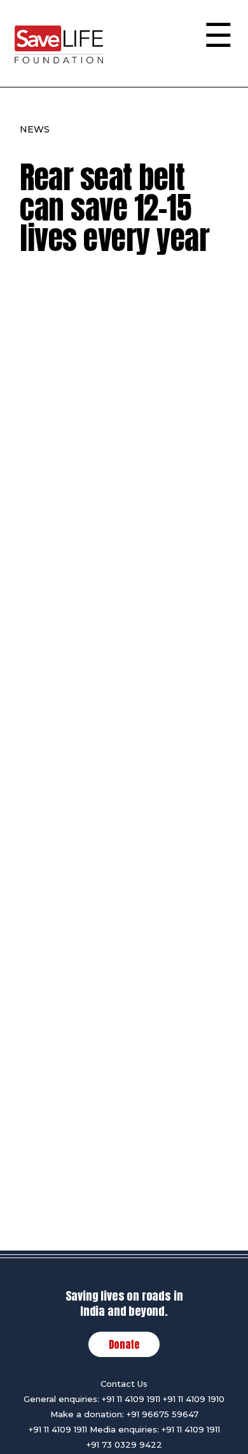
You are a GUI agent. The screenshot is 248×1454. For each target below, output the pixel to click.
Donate (124, 1344)
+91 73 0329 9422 (124, 1444)
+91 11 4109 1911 (131, 1399)
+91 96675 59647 (162, 1414)
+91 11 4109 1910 (193, 1399)
